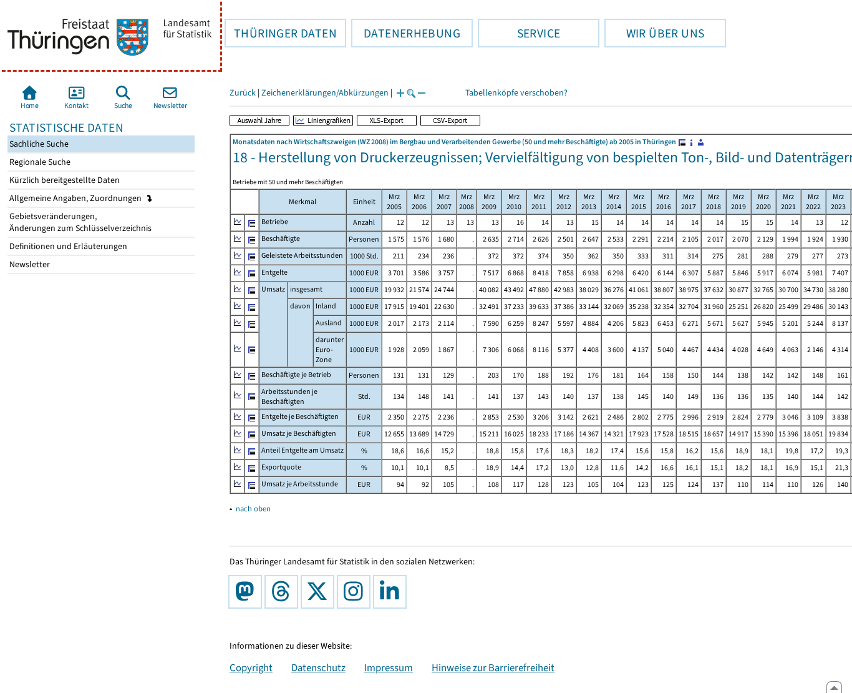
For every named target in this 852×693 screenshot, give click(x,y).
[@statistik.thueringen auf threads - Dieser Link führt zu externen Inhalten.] (284, 591)
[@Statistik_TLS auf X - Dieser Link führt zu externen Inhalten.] (320, 591)
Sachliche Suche (38, 144)
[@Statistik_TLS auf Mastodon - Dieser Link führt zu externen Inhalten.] (248, 591)
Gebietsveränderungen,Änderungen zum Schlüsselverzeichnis (79, 222)
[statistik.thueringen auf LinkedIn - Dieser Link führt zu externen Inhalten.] (392, 591)
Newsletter (28, 264)
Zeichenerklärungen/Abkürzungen (325, 93)
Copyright (251, 667)
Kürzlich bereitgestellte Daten (63, 180)
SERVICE (519, 33)
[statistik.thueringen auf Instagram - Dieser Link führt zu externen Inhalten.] (356, 591)
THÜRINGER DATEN (281, 33)
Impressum (388, 667)
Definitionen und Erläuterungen (67, 246)
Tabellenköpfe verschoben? (516, 93)
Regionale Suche (38, 162)
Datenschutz (318, 667)
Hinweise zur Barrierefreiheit (493, 667)
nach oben (253, 508)
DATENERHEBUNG (405, 33)
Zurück (243, 93)
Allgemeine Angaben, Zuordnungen (76, 198)
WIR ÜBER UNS (654, 33)
